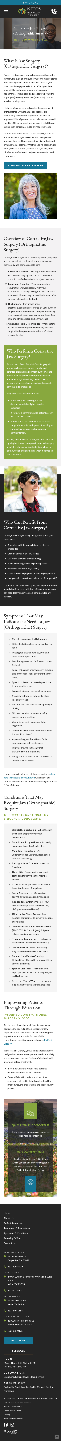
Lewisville (31, 1387)
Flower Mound (29, 1376)
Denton (49, 1387)
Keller (18, 1376)
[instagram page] (12, 1424)
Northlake (9, 1390)
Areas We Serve (14, 1383)
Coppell (41, 1387)
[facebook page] (6, 1424)
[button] (6, 11)
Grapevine (9, 1376)
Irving (41, 1376)
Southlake (20, 1387)
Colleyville (9, 1387)
